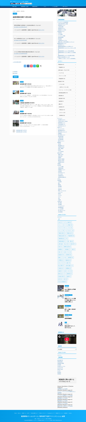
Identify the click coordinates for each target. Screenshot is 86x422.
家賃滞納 (60, 38)
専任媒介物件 (60, 136)
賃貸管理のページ (61, 122)
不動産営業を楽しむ (62, 238)
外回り (60, 252)
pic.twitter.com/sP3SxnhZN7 (20, 40)
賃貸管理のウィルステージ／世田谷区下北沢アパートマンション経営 (43, 416)
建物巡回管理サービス (61, 43)
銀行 (59, 183)
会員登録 (59, 165)
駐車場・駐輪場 (61, 159)
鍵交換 (69, 276)
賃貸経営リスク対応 (62, 29)
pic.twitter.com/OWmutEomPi (20, 27)
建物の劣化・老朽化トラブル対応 (65, 406)
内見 (60, 246)
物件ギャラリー (61, 140)
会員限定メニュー (61, 169)
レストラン (60, 192)
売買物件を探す (61, 162)
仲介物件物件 (60, 139)
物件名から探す (61, 160)
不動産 (59, 199)
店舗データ (24, 413)
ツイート (59, 217)
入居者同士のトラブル (62, 40)
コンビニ (60, 195)
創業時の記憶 (67, 246)
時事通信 (59, 373)
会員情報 (60, 171)
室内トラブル (67, 252)
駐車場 (59, 149)
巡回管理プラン (61, 44)
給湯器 (60, 270)
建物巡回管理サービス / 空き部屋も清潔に (66, 55)
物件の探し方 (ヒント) (62, 131)
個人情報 (60, 202)
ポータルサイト (69, 230)
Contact (70, 413)
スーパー (60, 187)
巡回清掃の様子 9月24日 (25, 84)
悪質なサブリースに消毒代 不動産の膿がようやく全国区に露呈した (70, 300)
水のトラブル (61, 262)
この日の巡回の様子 (17, 62)
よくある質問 (55, 6)
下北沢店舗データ (61, 124)
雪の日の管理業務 (62, 281)
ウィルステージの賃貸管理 (62, 22)
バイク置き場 (60, 151)
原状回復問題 (60, 37)
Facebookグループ (62, 125)
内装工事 (73, 243)
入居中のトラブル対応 (62, 403)
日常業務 (61, 260)
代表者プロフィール (59, 413)
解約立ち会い (61, 273)
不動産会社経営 (62, 235)
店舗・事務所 (60, 148)
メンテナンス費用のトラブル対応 (65, 395)
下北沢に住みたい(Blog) (63, 121)
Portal (15, 413)
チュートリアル (61, 128)
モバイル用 (60, 174)
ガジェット (61, 224)
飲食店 (59, 193)
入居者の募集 (60, 26)
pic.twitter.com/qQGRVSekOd (20, 53)
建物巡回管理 (34, 6)
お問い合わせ (65, 6)
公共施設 (60, 181)
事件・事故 (70, 241)
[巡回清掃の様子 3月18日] (34, 66)
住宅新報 (59, 364)
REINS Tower (60, 369)
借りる (19, 413)
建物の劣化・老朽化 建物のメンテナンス (66, 41)
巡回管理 (68, 254)
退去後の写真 (61, 276)
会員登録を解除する (62, 177)
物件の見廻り (69, 265)
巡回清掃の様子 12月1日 (25, 93)
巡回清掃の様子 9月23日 (25, 123)
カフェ (59, 196)
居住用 (59, 143)
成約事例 (70, 257)
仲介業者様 (60, 211)
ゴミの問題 (60, 34)
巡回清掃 (15, 71)
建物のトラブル (62, 257)
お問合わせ (59, 201)
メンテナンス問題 (61, 35)
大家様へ (59, 163)
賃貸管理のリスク (61, 31)
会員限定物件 (60, 168)
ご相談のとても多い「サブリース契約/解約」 (67, 58)
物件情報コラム (61, 145)
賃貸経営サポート (61, 28)
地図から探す (60, 154)
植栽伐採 (68, 260)
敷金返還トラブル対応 (62, 400)
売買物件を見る (61, 146)
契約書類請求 (60, 207)
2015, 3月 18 (41, 30)
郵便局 (59, 184)
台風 (73, 249)
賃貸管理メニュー (61, 25)
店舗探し (60, 157)
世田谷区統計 (60, 361)
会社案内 (65, 413)
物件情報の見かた (61, 130)
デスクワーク (61, 227)
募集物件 (59, 142)
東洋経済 (59, 372)
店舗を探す (60, 155)
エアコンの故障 (67, 222)
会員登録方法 (60, 175)
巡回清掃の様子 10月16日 (26, 113)
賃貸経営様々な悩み (24, 6)
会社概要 (60, 204)
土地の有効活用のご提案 (63, 23)
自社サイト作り (68, 270)
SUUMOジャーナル (61, 366)
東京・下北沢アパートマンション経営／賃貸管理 (43, 418)
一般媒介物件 (60, 137)
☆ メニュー (59, 118)
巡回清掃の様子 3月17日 (21, 130)
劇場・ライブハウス (62, 190)
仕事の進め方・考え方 (63, 243)
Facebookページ (61, 172)
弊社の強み (15, 6)
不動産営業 (71, 235)
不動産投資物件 (61, 241)
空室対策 (60, 32)
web (60, 222)
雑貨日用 (60, 189)
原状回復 (67, 249)
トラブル (69, 227)
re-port (58, 370)
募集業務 (60, 249)
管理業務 (68, 268)
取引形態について (61, 134)
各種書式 (60, 133)
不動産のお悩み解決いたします (63, 56)
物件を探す (59, 152)
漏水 (68, 262)
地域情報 (59, 180)
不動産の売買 (61, 233)
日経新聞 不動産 (60, 363)
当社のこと (59, 127)
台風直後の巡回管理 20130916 (27, 102)
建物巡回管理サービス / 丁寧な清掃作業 (66, 50)
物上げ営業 (61, 265)
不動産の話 (70, 233)
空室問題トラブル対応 (62, 388)
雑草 (65, 279)
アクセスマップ (61, 205)
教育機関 (60, 186)
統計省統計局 (60, 360)
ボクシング (61, 230)
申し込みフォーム (61, 210)
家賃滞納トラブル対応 (62, 398)
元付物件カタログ (61, 119)
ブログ (45, 6)
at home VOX (60, 367)
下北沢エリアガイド (42, 413)
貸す (28, 413)
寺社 (59, 198)
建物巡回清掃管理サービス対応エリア (65, 46)
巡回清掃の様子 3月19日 (21, 131)
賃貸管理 (69, 273)
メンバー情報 (60, 166)
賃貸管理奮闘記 (68, 318)
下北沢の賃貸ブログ (34, 413)
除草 (60, 279)
